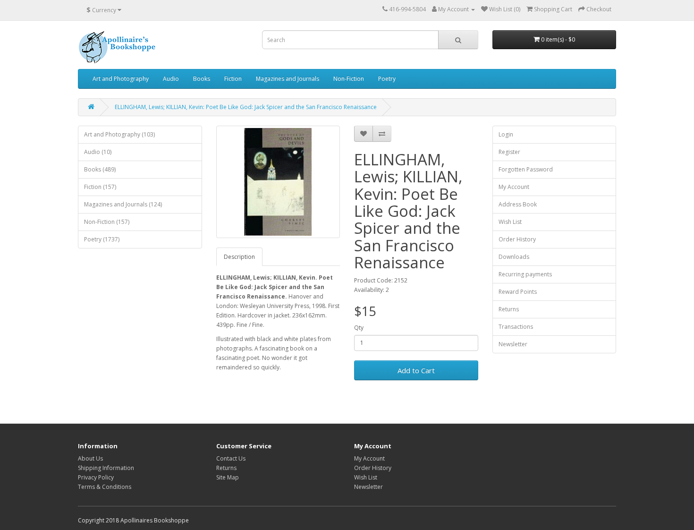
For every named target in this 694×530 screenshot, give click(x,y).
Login (506, 134)
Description (239, 257)
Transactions (516, 327)
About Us (90, 458)
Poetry (387, 79)
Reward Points (518, 292)
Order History (517, 239)
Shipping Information (106, 468)
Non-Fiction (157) (106, 222)
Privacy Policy (96, 477)
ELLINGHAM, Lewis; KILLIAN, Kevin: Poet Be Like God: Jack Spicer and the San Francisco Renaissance (246, 107)
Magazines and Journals (287, 79)
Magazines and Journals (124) (123, 204)
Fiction (233, 79)
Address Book (518, 204)
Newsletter (513, 344)
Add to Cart (416, 370)
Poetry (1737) (101, 239)
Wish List (510, 222)
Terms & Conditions (104, 487)
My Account (514, 187)
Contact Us (230, 458)
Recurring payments (525, 274)
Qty (359, 328)
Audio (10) (97, 152)
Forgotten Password (526, 169)
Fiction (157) (100, 187)
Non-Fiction (348, 79)
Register (509, 152)
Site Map (227, 477)
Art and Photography (121, 79)
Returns (509, 309)
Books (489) (100, 169)
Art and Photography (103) (119, 134)
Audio (171, 79)
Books (201, 79)
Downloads (514, 257)
